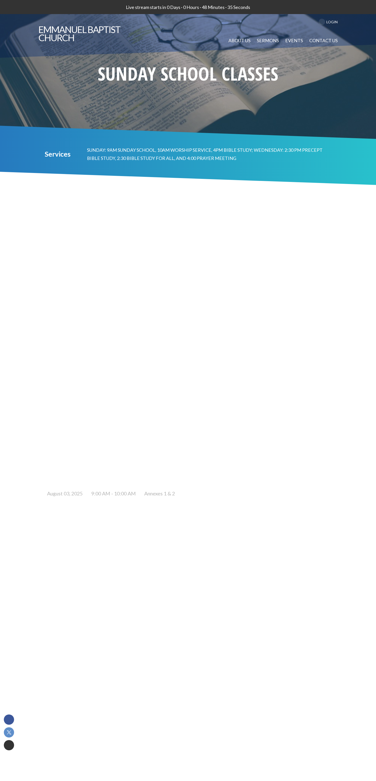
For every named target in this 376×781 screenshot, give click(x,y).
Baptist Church (79, 33)
